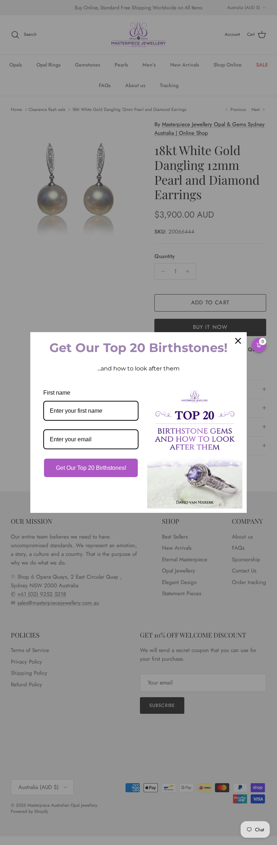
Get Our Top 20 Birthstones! (91, 468)
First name (56, 393)
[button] (259, 345)
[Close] (238, 340)
